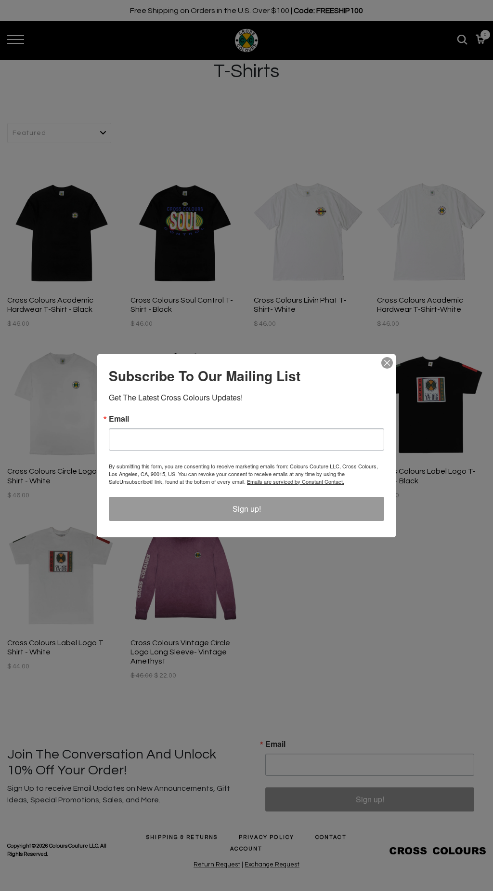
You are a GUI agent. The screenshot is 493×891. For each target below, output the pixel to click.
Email (119, 419)
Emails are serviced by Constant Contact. (295, 481)
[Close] (387, 363)
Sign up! (247, 508)
